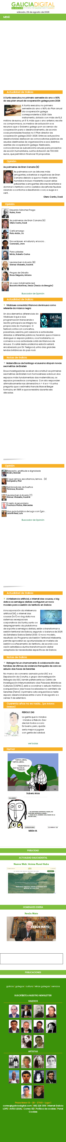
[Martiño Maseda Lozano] (14, 1033)
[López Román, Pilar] (26, 1068)
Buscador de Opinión (33, 293)
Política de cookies (46, 1108)
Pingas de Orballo (19, 272)
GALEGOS (33, 1001)
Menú (6, 17)
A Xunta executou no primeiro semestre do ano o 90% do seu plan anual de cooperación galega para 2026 (31, 99)
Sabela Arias (33, 793)
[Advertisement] (33, 55)
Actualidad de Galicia (20, 92)
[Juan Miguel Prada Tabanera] (26, 1033)
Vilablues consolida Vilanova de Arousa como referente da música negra (29, 307)
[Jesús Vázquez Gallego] (38, 1033)
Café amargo (17, 230)
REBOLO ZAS (28, 712)
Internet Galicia (55, 1105)
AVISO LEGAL (15, 1108)
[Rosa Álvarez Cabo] (51, 1033)
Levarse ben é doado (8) (22, 262)
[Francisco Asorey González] (26, 1048)
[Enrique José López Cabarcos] (51, 1018)
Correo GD (29, 1108)
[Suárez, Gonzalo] (51, 1083)
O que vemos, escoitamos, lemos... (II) (27, 479)
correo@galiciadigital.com (17, 1105)
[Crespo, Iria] (26, 1083)
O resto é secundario (18, 503)
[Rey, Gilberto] (26, 1098)
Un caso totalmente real (22, 283)
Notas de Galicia (17, 357)
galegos (19, 986)
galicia (10, 986)
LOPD (5, 1108)
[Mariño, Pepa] (14, 1083)
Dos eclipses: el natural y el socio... (28, 241)
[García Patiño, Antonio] (38, 1068)
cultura (29, 986)
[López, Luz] (14, 1068)
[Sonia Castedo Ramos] (26, 1018)
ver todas (33, 743)
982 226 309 (39, 1105)
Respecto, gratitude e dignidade (24, 470)
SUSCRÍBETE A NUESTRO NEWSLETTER (33, 995)
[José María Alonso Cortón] (38, 1018)
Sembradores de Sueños (20, 487)
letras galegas (42, 986)
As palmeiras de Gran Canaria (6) (21, 167)
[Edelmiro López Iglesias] (38, 1048)
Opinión (11, 161)
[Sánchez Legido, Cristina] (51, 1068)
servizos (55, 986)
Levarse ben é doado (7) (19, 495)
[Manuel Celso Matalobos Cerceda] (14, 1018)
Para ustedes (16, 251)
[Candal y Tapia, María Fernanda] (38, 1098)
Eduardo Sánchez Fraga (22, 210)
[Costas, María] (38, 1083)
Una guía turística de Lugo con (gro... (26, 511)
